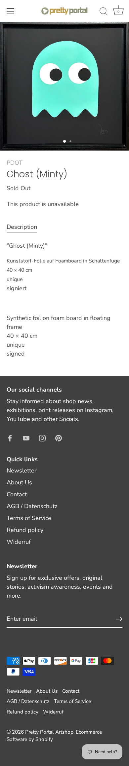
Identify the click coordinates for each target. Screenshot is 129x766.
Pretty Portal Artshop (49, 732)
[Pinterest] (58, 438)
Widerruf (19, 542)
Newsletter (21, 470)
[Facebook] (10, 438)
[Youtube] (26, 438)
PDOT (14, 163)
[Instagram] (42, 438)
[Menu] (10, 11)
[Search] (103, 12)
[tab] (25, 227)
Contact (17, 494)
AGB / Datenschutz (32, 506)
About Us (19, 482)
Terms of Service (29, 518)
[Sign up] (119, 619)
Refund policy (25, 530)
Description (22, 227)
